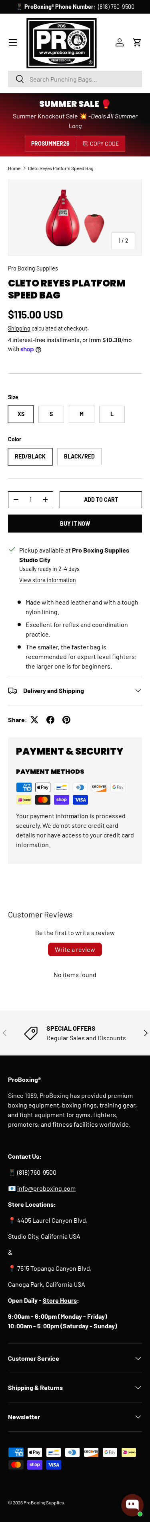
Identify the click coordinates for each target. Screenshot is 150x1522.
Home (14, 168)
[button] (137, 42)
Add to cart (101, 499)
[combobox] (75, 79)
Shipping (19, 328)
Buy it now (75, 523)
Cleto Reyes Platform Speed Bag (60, 168)
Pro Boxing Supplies (33, 268)
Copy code (104, 143)
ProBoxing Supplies (44, 1502)
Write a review (75, 949)
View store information (47, 580)
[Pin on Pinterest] (66, 720)
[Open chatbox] (132, 1505)
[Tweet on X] (34, 720)
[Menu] (13, 42)
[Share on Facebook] (50, 720)
